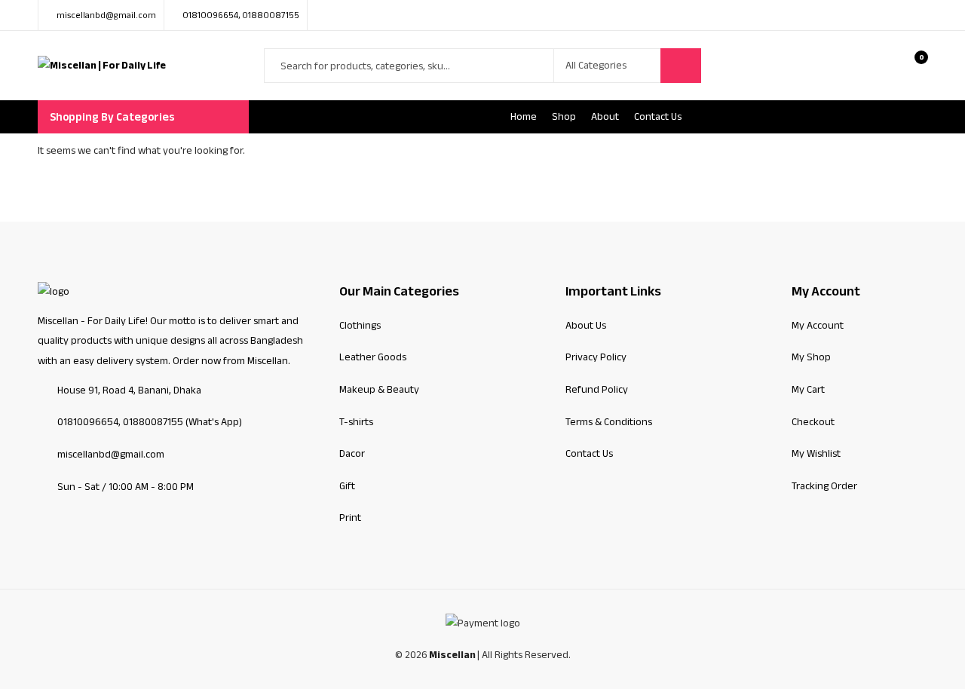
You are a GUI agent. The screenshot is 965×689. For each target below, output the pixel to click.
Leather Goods (372, 357)
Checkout (813, 422)
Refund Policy (596, 389)
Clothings (360, 325)
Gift (347, 486)
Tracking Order (824, 486)
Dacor (352, 453)
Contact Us (589, 453)
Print (350, 517)
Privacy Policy (595, 357)
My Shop (811, 357)
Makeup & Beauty (379, 389)
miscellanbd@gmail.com (110, 454)
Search (680, 65)
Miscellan (452, 655)
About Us (585, 325)
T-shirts (356, 422)
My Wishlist (816, 453)
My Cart (808, 389)
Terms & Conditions (608, 422)
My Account (818, 325)
